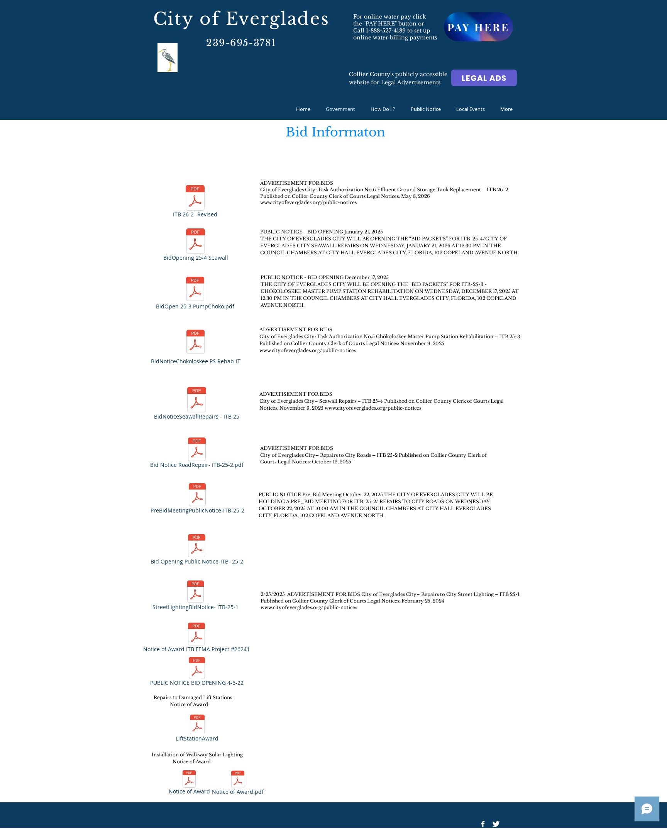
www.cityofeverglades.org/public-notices (307, 350)
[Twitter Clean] (496, 824)
